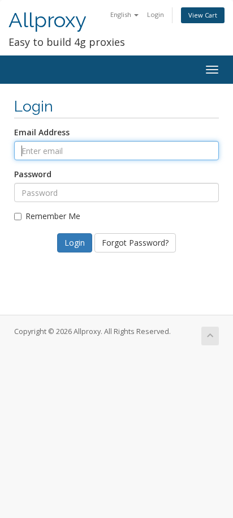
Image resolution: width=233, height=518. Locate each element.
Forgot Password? (135, 242)
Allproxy (47, 20)
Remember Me (52, 216)
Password (32, 174)
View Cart (202, 15)
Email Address (42, 132)
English (121, 14)
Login (155, 14)
